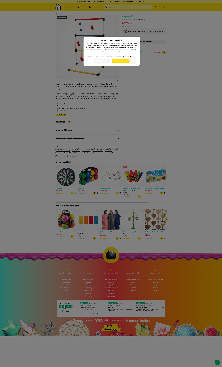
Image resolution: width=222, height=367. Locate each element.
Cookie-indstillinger (102, 61)
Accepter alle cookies (120, 61)
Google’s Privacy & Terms (128, 56)
